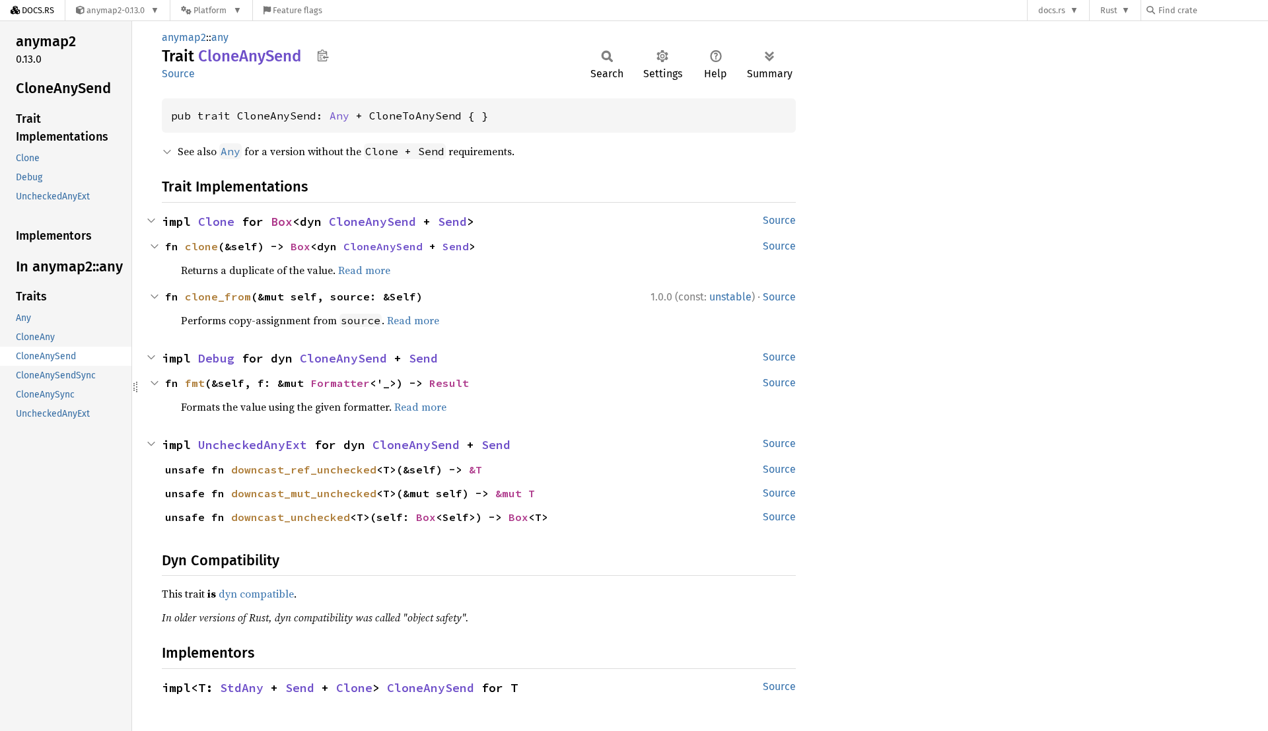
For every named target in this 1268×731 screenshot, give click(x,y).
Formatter (340, 383)
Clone (216, 221)
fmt (195, 383)
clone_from (218, 296)
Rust (1108, 10)
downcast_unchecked (290, 517)
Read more (364, 270)
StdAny (242, 687)
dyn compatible (256, 593)
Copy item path (323, 55)
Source (178, 73)
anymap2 (184, 37)
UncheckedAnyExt (252, 444)
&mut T (515, 493)
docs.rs (1051, 10)
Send (452, 221)
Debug (216, 358)
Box (282, 221)
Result (449, 383)
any (220, 37)
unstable (730, 297)
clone (201, 246)
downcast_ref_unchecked (303, 469)
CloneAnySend (372, 221)
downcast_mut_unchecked (303, 493)
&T (475, 469)
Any (339, 115)
